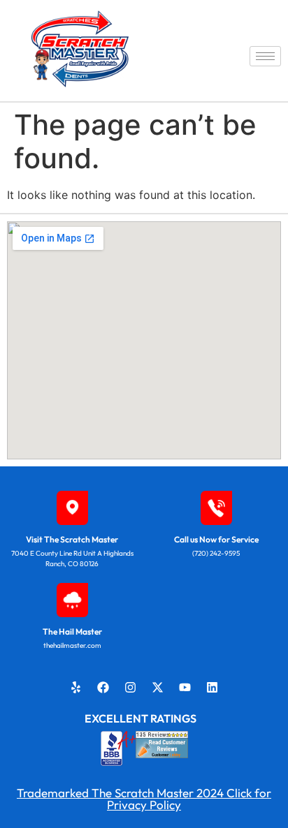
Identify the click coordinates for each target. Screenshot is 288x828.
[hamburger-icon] (265, 56)
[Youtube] (185, 687)
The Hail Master (72, 631)
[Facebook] (103, 687)
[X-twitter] (158, 687)
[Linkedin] (212, 687)
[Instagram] (131, 687)
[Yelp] (76, 687)
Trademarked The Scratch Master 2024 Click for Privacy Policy (144, 798)
